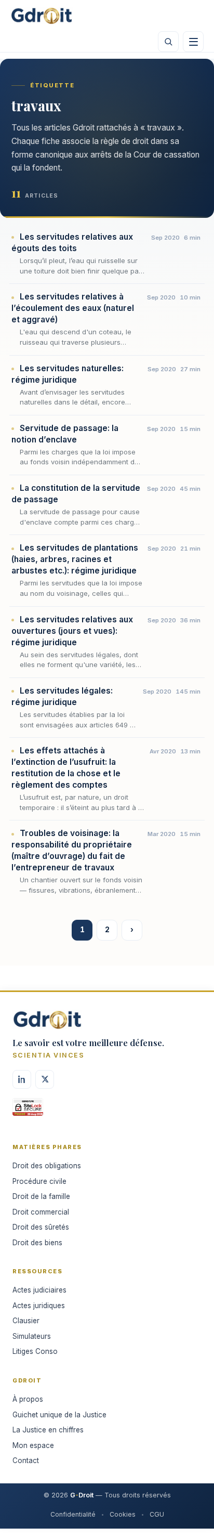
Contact (25, 1460)
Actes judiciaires (39, 1290)
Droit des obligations (46, 1166)
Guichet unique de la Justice (59, 1415)
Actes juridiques (38, 1305)
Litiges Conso (35, 1351)
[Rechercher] (168, 41)
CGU (157, 1514)
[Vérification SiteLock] (27, 1110)
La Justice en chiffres (48, 1430)
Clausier (25, 1320)
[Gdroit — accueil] (41, 15)
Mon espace (33, 1445)
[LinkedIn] (21, 1079)
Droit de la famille (41, 1196)
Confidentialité (73, 1514)
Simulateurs (31, 1336)
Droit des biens (37, 1242)
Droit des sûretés (40, 1227)
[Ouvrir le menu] (193, 41)
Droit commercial (40, 1212)
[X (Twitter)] (44, 1079)
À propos (27, 1399)
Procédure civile (39, 1181)
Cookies (123, 1514)
